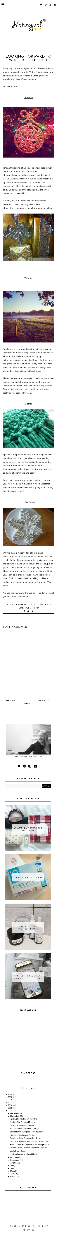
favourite (45, 605)
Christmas (21, 605)
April (12, 1174)
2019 (10, 1097)
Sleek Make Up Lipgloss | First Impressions (27, 1132)
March (13, 1176)
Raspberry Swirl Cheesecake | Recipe (25, 1138)
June (12, 1168)
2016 (10, 1105)
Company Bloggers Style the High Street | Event (29, 1141)
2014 (10, 1111)
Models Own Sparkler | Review (22, 1122)
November (14, 1116)
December (14, 1113)
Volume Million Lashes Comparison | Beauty (28, 1148)
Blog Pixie (31, 1226)
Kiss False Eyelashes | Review (22, 1135)
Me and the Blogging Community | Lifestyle (28, 977)
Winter (35, 608)
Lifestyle (24, 608)
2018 (10, 1100)
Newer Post (14, 700)
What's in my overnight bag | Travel (28, 829)
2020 (10, 1094)
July (12, 1166)
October (13, 1157)
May (12, 1171)
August (13, 1163)
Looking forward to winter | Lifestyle (24, 1154)
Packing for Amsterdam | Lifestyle (23, 1119)
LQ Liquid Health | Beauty (28, 877)
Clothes (34, 605)
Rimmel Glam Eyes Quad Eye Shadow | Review (29, 1145)
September (14, 1160)
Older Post (43, 700)
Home (27, 702)
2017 (10, 1102)
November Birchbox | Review (22, 1125)
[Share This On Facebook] (24, 611)
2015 (10, 1108)
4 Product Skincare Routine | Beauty (28, 927)
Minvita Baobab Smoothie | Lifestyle (25, 1129)
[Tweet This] (29, 611)
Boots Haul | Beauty (18, 1151)
